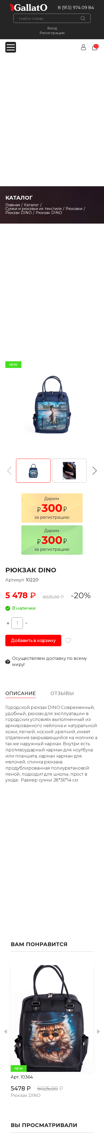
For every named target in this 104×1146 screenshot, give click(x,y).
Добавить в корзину (33, 640)
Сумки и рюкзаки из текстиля (33, 208)
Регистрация (52, 32)
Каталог (31, 205)
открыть (46, 1018)
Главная (12, 205)
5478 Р (21, 1088)
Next (98, 1031)
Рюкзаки (74, 208)
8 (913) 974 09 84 (76, 7)
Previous (5, 1031)
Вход (52, 28)
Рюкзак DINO (18, 212)
